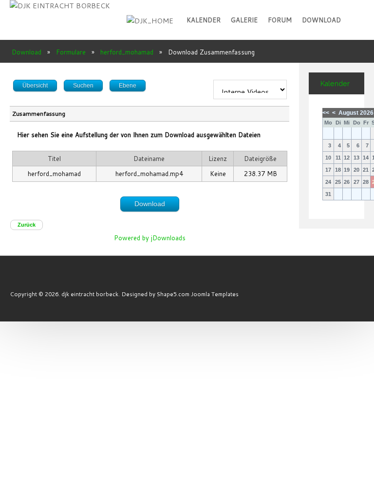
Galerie (244, 20)
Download (321, 20)
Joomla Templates (215, 294)
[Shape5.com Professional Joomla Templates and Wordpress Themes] (30, 279)
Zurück (27, 225)
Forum (280, 20)
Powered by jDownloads (150, 237)
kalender (204, 20)
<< (325, 112)
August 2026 (356, 112)
